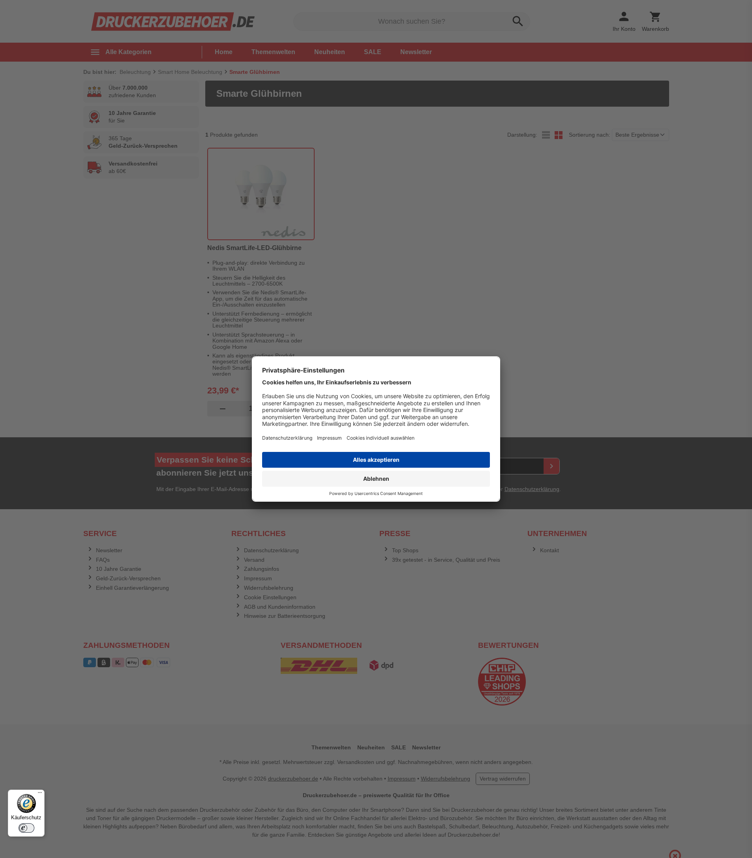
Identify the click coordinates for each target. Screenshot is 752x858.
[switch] (26, 828)
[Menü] (40, 794)
